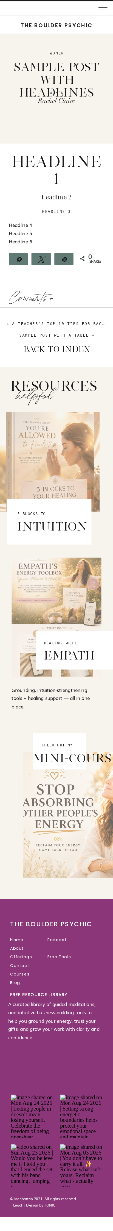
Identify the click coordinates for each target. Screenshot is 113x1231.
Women (57, 53)
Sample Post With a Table (54, 335)
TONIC (49, 1204)
